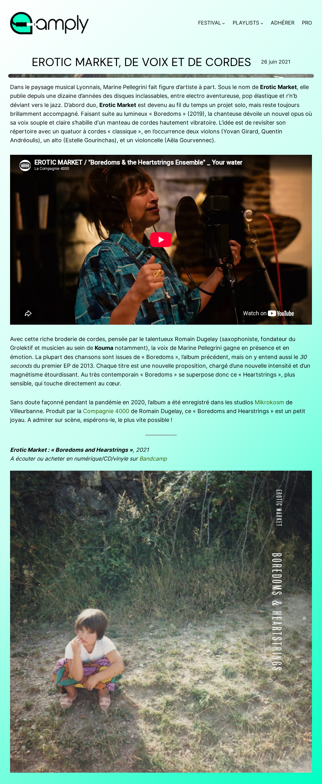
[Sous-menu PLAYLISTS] (261, 23)
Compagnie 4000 (106, 411)
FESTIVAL (209, 23)
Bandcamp (153, 458)
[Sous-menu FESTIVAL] (223, 23)
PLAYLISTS (246, 23)
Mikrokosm (269, 402)
